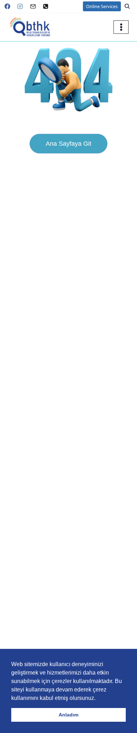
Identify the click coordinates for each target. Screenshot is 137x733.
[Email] (33, 6)
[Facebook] (7, 6)
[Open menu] (121, 26)
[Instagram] (20, 6)
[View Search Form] (130, 6)
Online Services (102, 6)
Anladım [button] (68, 715)
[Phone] (45, 6)
